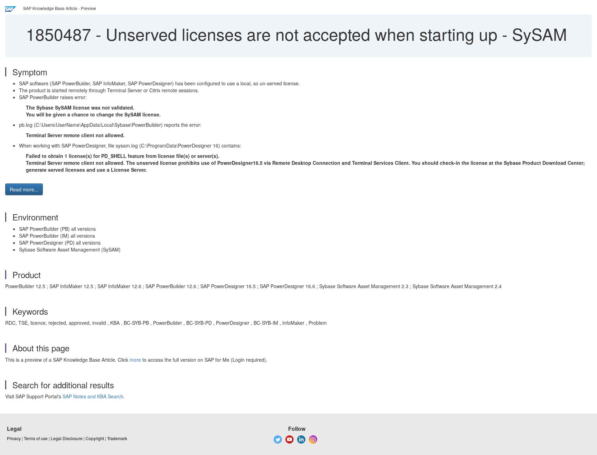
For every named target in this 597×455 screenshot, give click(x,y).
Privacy (14, 438)
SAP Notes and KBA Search (93, 396)
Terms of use (36, 438)
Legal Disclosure (67, 438)
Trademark (117, 438)
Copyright (95, 438)
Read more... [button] (24, 189)
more (135, 359)
